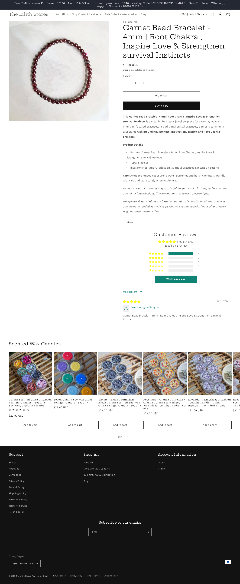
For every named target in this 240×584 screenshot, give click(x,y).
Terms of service (93, 576)
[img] (131, 302)
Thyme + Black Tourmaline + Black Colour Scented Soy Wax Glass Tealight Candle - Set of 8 (119, 402)
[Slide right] (128, 437)
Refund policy (16, 512)
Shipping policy (111, 576)
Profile (162, 468)
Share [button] (130, 222)
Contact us (15, 474)
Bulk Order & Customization (99, 474)
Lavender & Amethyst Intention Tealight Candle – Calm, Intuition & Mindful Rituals (209, 402)
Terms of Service (18, 499)
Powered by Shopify (41, 576)
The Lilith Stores (23, 576)
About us (14, 468)
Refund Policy (16, 487)
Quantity (127, 75)
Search (13, 462)
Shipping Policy (17, 493)
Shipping (127, 69)
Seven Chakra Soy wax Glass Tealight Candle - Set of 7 (73, 401)
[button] (61, 14)
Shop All (88, 462)
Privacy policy (75, 576)
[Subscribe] (147, 532)
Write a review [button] (175, 279)
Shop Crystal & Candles (96, 468)
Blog (86, 481)
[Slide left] (112, 437)
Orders (162, 462)
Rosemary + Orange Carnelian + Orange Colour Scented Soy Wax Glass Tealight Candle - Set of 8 (165, 404)
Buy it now (161, 105)
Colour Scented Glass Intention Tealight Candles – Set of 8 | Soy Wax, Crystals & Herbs (30, 402)
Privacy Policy (16, 481)
